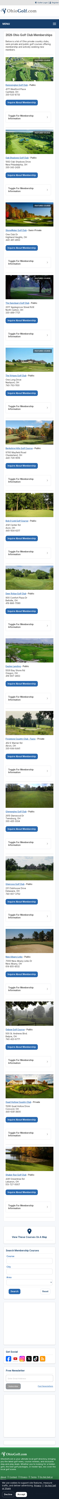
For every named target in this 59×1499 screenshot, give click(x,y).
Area (9, 1277)
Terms (34, 1477)
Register (55, 3)
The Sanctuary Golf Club (17, 303)
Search (14, 1291)
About (3, 1477)
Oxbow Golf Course (15, 1029)
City (9, 1266)
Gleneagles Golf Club (16, 811)
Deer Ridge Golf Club (16, 593)
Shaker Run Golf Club (16, 1175)
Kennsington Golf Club (17, 85)
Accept (21, 1494)
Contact (13, 1477)
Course (10, 1256)
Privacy (23, 1477)
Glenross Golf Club (15, 884)
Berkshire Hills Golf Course (19, 448)
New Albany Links (14, 957)
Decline (8, 1494)
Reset (45, 1291)
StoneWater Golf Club (16, 230)
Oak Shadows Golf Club (17, 158)
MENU (6, 24)
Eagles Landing (13, 666)
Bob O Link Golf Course (17, 521)
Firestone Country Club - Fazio (21, 739)
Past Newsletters (45, 1386)
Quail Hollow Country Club (18, 1102)
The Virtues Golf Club (16, 375)
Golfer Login (43, 3)
